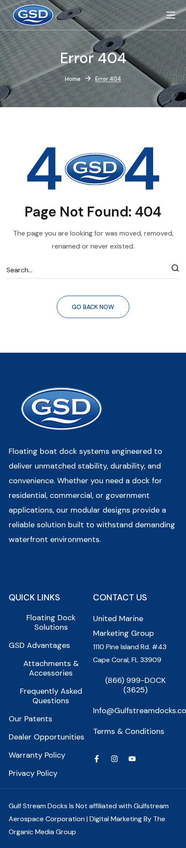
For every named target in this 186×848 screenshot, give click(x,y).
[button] (51, 622)
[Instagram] (114, 759)
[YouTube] (132, 759)
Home (72, 79)
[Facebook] (97, 759)
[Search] (176, 270)
